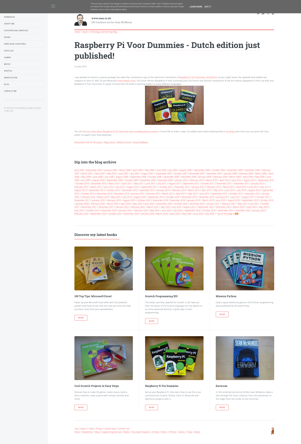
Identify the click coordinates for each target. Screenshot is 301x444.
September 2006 (202, 170)
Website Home (124, 142)
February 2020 (98, 203)
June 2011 (150, 183)
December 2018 (177, 200)
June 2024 (166, 210)
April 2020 (126, 203)
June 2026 (198, 213)
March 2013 (228, 186)
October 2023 (92, 210)
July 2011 (162, 183)
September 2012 (149, 186)
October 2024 (209, 210)
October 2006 (218, 170)
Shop (189, 431)
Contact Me (10, 91)
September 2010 (266, 180)
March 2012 (96, 186)
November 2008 (171, 176)
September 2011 (191, 183)
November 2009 (148, 180)
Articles (155, 431)
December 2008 (188, 176)
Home (77, 31)
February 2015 (153, 193)
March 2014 (193, 190)
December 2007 (214, 173)
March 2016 (103, 196)
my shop (230, 131)
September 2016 (156, 196)
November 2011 (224, 183)
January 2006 (110, 170)
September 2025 (98, 213)
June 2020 (149, 203)
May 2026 (187, 213)
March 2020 (113, 203)
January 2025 (259, 210)
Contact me (123, 428)
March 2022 (152, 206)
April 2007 (100, 173)
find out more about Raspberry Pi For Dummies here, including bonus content (120, 131)
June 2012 (109, 186)
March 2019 (208, 200)
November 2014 (104, 193)
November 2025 (131, 213)
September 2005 (94, 170)
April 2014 (207, 190)
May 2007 (112, 173)
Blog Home (109, 142)
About (197, 431)
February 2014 (179, 190)
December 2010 (98, 183)
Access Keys (110, 428)
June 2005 (79, 170)
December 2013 (147, 190)
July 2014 (241, 190)
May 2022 (165, 206)
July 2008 (109, 176)
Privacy (99, 428)
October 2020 (180, 203)
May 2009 (260, 176)
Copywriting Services (111, 431)
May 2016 (116, 196)
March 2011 (114, 183)
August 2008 (122, 176)
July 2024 (177, 210)
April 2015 (181, 193)
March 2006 (125, 170)
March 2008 (261, 173)
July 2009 (85, 180)
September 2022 (206, 206)
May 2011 (139, 183)
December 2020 (197, 203)
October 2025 (115, 213)
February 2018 (114, 200)
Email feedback (140, 142)
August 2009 (98, 180)
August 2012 (133, 186)
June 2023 (79, 210)
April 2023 (252, 206)
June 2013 (253, 186)
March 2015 (168, 193)
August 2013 (80, 190)
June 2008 (98, 176)
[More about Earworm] (245, 358)
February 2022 (138, 206)
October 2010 (82, 183)
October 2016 (172, 196)
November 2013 (130, 190)
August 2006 (185, 170)
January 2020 (82, 203)
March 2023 (239, 206)
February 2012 (81, 186)
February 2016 (88, 196)
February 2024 (141, 210)
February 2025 (81, 213)
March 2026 (162, 213)
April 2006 (138, 170)
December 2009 (165, 180)
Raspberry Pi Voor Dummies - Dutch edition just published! (167, 50)
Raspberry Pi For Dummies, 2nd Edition (198, 77)
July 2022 (176, 206)
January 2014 (163, 190)
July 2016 (127, 196)
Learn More (196, 6)
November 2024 (225, 210)
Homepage (9, 17)
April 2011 (127, 183)
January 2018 (98, 200)
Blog (97, 431)
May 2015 (193, 193)
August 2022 (189, 206)
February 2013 (214, 186)
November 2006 (235, 170)
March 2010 (211, 180)
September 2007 (164, 173)
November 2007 (197, 173)
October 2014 (87, 193)
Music (164, 431)
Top (76, 428)
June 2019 (221, 200)
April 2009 (248, 176)
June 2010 (236, 180)
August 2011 (175, 183)
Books (126, 431)
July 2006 (172, 170)
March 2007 (87, 173)
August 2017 (248, 196)
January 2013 (198, 186)
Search (83, 428)
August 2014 (254, 190)
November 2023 (109, 210)
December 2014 (121, 193)
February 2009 (220, 176)
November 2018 (160, 200)
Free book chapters (141, 431)
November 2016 (189, 196)
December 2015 (252, 193)
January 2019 (193, 200)
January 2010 (181, 180)
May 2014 (218, 190)
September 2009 (115, 180)
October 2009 (131, 180)
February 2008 (246, 173)
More (81, 318)
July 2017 (235, 196)
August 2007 (148, 173)
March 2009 (235, 176)
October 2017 (263, 196)
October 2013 (113, 190)
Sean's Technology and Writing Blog (100, 31)
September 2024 (192, 210)
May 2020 (137, 203)
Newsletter (87, 431)
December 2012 (182, 186)
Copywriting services (16, 30)
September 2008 (138, 176)
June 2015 (204, 193)
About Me (9, 24)
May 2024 (154, 210)
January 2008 (230, 173)
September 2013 (97, 190)
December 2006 (252, 170)
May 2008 (86, 176)
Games (181, 431)
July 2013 (265, 186)
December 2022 (223, 206)
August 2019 (234, 200)
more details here (126, 80)
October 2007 (180, 173)
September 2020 (164, 203)
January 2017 (222, 196)
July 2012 (120, 186)
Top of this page (224, 213)
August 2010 (250, 180)
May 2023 (263, 206)
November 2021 (89, 206)
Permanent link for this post (88, 142)
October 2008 (154, 176)
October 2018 (143, 200)
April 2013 (242, 186)
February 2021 (229, 203)
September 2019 (250, 200)
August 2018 (129, 200)
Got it (208, 6)
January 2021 (213, 203)
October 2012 (166, 186)
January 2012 (257, 183)
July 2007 (135, 173)
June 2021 (254, 203)
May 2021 (242, 203)
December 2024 (242, 210)
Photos (172, 431)
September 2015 (219, 193)
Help (91, 428)
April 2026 (175, 213)
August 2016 (140, 196)
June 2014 (230, 190)
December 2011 (241, 183)
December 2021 (106, 206)
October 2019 (266, 200)
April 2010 (225, 180)
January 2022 (122, 206)
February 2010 (197, 180)
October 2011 (207, 183)
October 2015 (236, 193)
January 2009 (204, 176)
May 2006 (149, 170)
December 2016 (206, 196)
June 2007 (123, 173)
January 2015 (137, 193)
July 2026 (210, 213)
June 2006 (161, 170)
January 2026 (147, 213)
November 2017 (82, 200)
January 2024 (125, 210)
